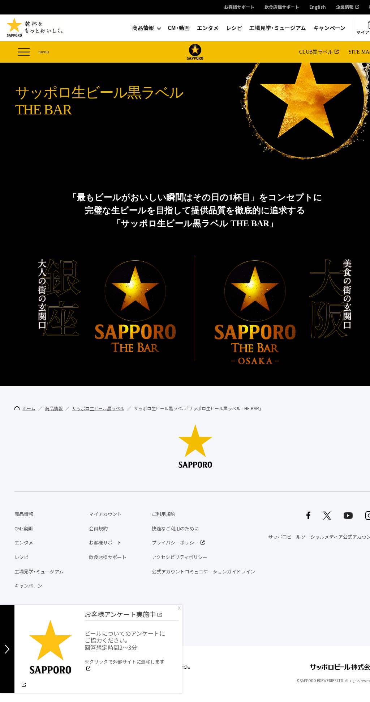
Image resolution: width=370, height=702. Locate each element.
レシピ (234, 28)
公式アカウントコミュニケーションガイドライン (203, 571)
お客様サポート (239, 7)
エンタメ (208, 28)
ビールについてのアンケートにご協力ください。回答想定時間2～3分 (125, 647)
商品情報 (143, 28)
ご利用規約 (163, 513)
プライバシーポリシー (175, 542)
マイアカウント (105, 513)
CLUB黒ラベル (316, 52)
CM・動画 (179, 28)
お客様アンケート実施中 (120, 614)
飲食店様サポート (281, 7)
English (317, 7)
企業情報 (344, 7)
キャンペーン (329, 28)
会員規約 (98, 528)
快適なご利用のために (175, 528)
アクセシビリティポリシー (179, 557)
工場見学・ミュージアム (277, 28)
